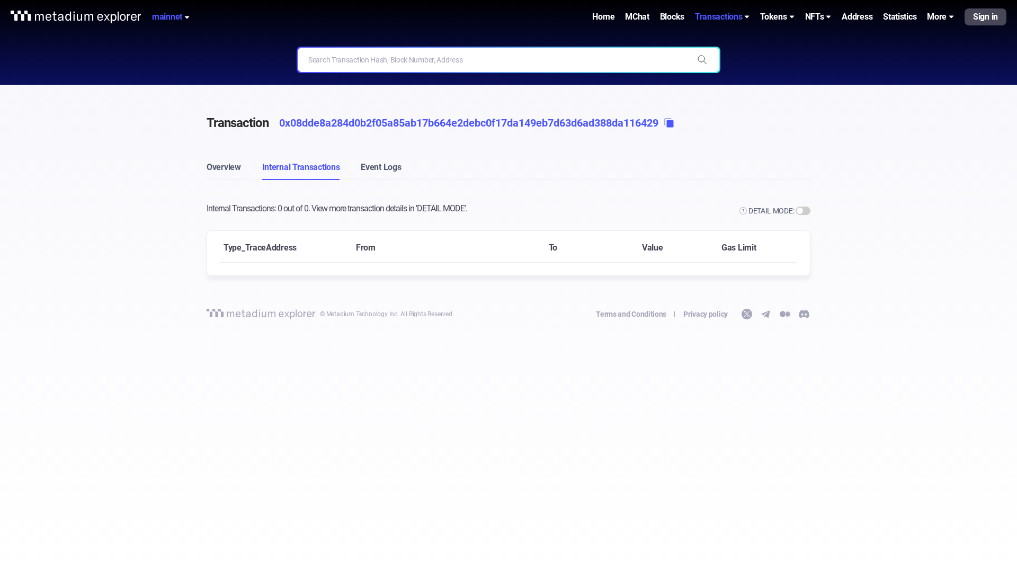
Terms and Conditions (631, 314)
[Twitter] (747, 314)
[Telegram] (766, 314)
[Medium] (785, 314)
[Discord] (804, 314)
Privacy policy (705, 314)
